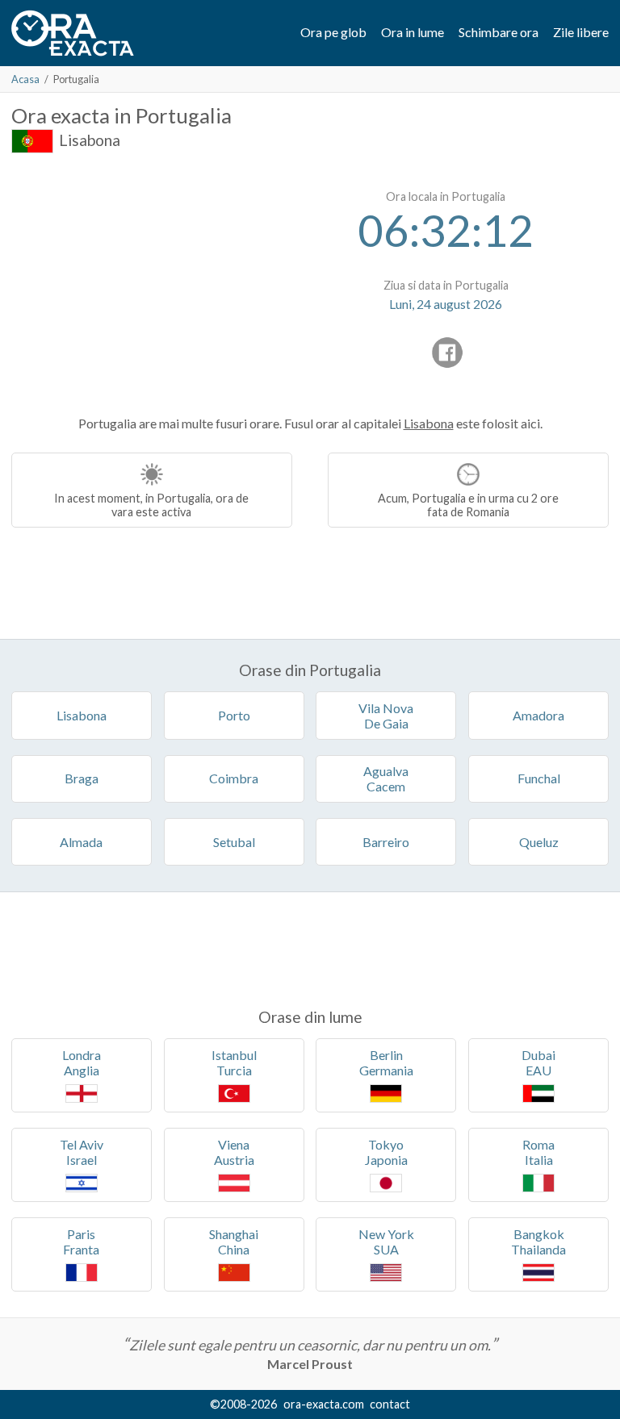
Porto (234, 715)
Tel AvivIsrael (81, 1152)
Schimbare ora (498, 32)
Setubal (234, 841)
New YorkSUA (386, 1241)
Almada (81, 841)
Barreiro (385, 841)
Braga (81, 778)
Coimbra (233, 778)
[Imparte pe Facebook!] (447, 352)
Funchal (538, 778)
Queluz (539, 841)
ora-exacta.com (323, 1404)
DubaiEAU (538, 1062)
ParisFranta (81, 1241)
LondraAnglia (81, 1062)
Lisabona (89, 140)
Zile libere (581, 32)
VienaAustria (234, 1152)
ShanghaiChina (233, 1241)
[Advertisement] (147, 282)
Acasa (25, 79)
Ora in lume (412, 32)
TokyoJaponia (386, 1152)
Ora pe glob (333, 32)
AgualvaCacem (385, 778)
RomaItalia (538, 1152)
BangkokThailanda (538, 1241)
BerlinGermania (386, 1062)
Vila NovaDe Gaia (385, 715)
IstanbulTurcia (234, 1062)
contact (390, 1404)
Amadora (538, 715)
